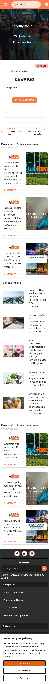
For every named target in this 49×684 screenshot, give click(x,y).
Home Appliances (12, 607)
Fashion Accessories (13, 592)
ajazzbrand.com (26, 36)
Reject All (24, 678)
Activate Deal (26, 100)
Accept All (24, 663)
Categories (9, 584)
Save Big (41, 65)
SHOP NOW (10, 464)
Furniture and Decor (13, 600)
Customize (24, 670)
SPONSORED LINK (9, 147)
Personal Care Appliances (16, 615)
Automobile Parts (26, 42)
